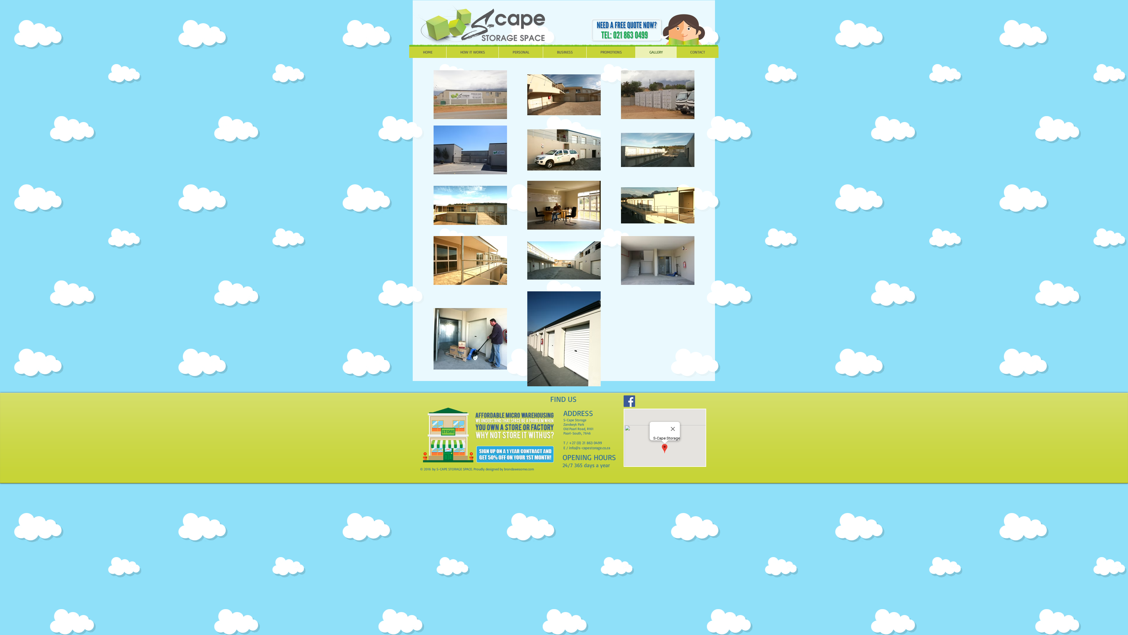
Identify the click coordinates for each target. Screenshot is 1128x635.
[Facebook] (629, 401)
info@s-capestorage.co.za (589, 447)
